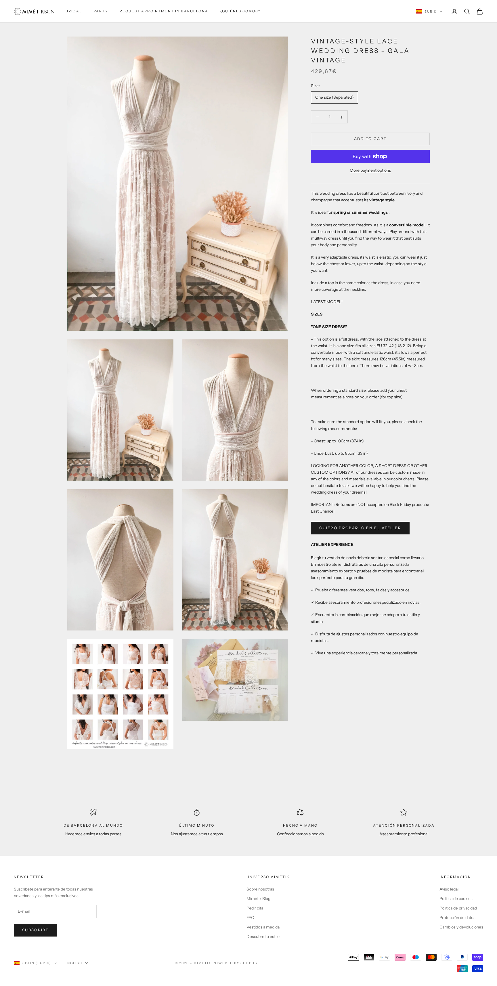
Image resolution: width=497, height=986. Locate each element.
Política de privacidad (458, 908)
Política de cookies (456, 898)
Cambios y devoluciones (461, 927)
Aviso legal (448, 889)
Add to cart (370, 139)
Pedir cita (254, 908)
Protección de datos (457, 917)
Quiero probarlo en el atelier (360, 528)
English (73, 963)
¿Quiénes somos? (240, 11)
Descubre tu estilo (263, 936)
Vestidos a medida (263, 927)
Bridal (74, 11)
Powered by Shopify (235, 963)
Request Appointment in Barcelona (164, 11)
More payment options (370, 170)
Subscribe (35, 930)
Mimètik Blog (258, 898)
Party (100, 11)
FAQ (250, 917)
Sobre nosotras (260, 889)
